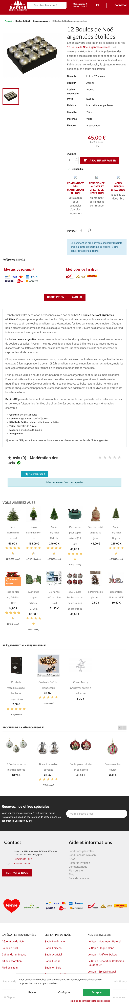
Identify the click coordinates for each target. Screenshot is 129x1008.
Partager (81, 230)
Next (124, 728)
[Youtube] (27, 883)
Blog (71, 874)
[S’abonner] (123, 814)
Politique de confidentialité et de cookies (89, 1000)
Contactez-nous (78, 866)
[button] (17, 872)
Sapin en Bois (53, 967)
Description (55, 297)
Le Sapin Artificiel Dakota (103, 954)
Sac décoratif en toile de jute (95, 532)
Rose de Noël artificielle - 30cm (13, 597)
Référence (9, 259)
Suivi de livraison (79, 878)
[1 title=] (100, 457)
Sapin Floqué (52, 961)
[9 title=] (11, 554)
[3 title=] (110, 457)
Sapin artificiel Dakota (54, 532)
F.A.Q (72, 858)
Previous (120, 728)
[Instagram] (20, 883)
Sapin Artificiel (53, 954)
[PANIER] (3, 12)
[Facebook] (5, 883)
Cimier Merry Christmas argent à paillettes (80, 688)
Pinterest (89, 230)
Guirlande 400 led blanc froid (54, 597)
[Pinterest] (12, 883)
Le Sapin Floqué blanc (101, 948)
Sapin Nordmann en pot (33, 532)
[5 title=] (119, 457)
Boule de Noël (10, 948)
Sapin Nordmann (55, 941)
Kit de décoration (12, 961)
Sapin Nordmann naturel (13, 532)
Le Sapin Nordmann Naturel (104, 941)
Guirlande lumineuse (14, 954)
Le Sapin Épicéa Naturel (102, 971)
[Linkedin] (42, 883)
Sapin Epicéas (53, 948)
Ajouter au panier (99, 161)
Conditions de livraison (82, 855)
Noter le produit (35, 474)
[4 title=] (115, 457)
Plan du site (76, 870)
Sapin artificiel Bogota (116, 532)
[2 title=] (105, 457)
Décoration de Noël (13, 941)
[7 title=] (17, 548)
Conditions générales (81, 851)
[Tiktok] (35, 883)
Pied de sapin (10, 967)
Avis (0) (77, 297)
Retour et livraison (79, 862)
